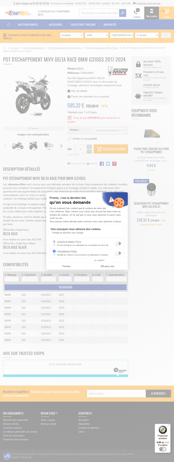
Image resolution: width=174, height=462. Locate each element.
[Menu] (169, 426)
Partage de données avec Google (67, 233)
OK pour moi (107, 266)
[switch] (162, 449)
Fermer (67, 266)
